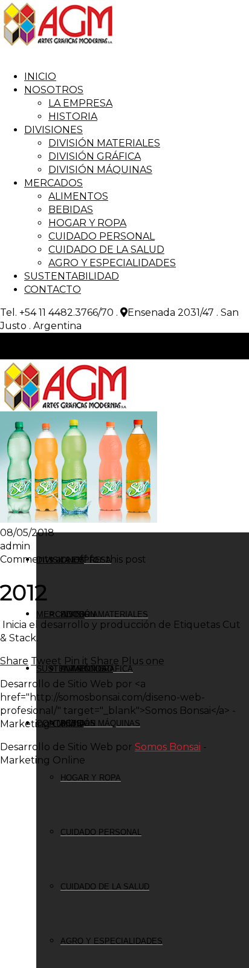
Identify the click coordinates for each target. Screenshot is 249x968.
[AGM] (58, 45)
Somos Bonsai (168, 747)
